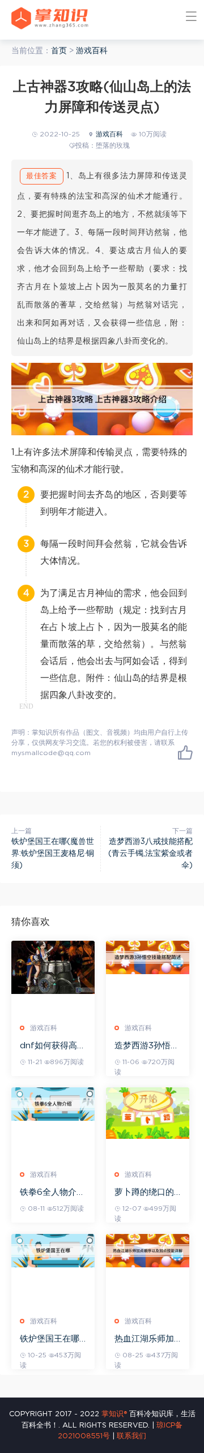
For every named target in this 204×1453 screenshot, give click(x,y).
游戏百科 (92, 51)
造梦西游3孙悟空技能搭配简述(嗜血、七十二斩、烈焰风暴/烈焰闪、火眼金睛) (146, 1046)
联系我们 (131, 1436)
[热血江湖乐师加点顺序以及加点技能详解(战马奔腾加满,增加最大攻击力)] (147, 1250)
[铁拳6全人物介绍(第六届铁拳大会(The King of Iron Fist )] (53, 1104)
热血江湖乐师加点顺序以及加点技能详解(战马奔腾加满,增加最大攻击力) (145, 1339)
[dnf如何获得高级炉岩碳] (53, 967)
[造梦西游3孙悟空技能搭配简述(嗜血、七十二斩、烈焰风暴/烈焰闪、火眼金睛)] (147, 957)
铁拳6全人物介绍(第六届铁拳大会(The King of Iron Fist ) (52, 1193)
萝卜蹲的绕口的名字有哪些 (144, 1193)
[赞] (185, 752)
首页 (59, 51)
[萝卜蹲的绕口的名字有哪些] (147, 1113)
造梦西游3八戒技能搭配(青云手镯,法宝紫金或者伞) (150, 853)
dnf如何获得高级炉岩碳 (53, 1046)
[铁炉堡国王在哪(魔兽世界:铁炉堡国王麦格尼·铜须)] (53, 1250)
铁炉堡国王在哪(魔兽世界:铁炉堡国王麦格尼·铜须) (52, 853)
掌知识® (114, 1414)
